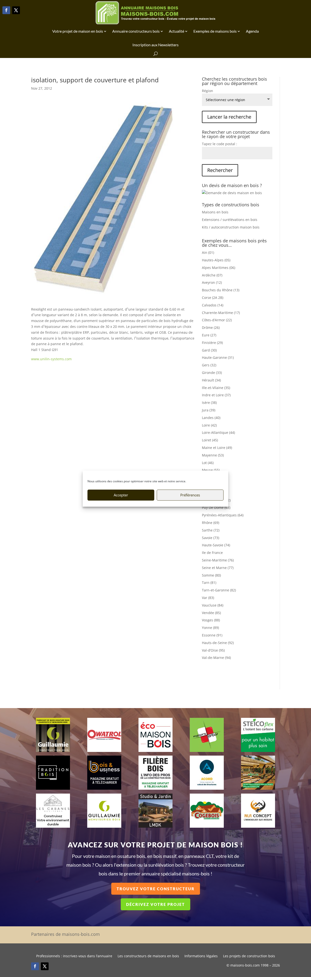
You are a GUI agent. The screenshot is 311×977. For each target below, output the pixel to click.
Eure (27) (209, 335)
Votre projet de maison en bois (77, 31)
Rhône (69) (210, 522)
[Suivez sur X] (16, 10)
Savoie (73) (210, 537)
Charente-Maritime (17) (221, 312)
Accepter (121, 495)
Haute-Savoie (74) (216, 545)
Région (207, 90)
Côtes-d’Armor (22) (217, 320)
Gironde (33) (212, 372)
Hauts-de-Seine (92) (218, 642)
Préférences (190, 495)
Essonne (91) (212, 635)
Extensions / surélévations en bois (229, 219)
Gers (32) (209, 365)
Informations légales (201, 956)
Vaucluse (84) (212, 605)
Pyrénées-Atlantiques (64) (222, 515)
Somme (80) (211, 575)
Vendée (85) (211, 612)
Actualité (176, 31)
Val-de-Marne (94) (216, 657)
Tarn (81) (209, 582)
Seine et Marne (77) (217, 567)
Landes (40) (211, 417)
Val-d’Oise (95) (213, 650)
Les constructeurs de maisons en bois (148, 956)
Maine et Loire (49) (217, 447)
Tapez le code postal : (219, 144)
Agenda (252, 31)
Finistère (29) (212, 342)
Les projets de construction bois (249, 956)
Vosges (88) (211, 620)
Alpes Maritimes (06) (218, 267)
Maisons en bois (215, 212)
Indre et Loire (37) (216, 395)
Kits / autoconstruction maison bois (230, 227)
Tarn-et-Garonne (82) (219, 590)
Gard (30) (209, 350)
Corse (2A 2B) (212, 297)
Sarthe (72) (210, 530)
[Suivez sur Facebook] (6, 10)
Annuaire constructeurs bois (136, 31)
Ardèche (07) (212, 275)
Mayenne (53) (213, 455)
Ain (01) (208, 252)
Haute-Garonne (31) (218, 357)
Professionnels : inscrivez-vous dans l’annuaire (74, 956)
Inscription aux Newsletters (155, 44)
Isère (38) (209, 402)
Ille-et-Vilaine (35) (216, 387)
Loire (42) (209, 425)
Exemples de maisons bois (215, 31)
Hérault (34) (211, 380)
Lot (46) (208, 462)
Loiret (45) (210, 440)
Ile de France (212, 552)
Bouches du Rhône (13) (220, 290)
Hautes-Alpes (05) (216, 260)
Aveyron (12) (212, 282)
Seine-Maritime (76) (218, 560)
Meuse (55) (211, 470)
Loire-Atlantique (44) (218, 432)
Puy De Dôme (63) (216, 507)
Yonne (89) (210, 627)
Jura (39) (208, 410)
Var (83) (208, 597)
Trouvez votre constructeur (156, 888)
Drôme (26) (211, 327)
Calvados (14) (212, 305)
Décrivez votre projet (155, 904)
